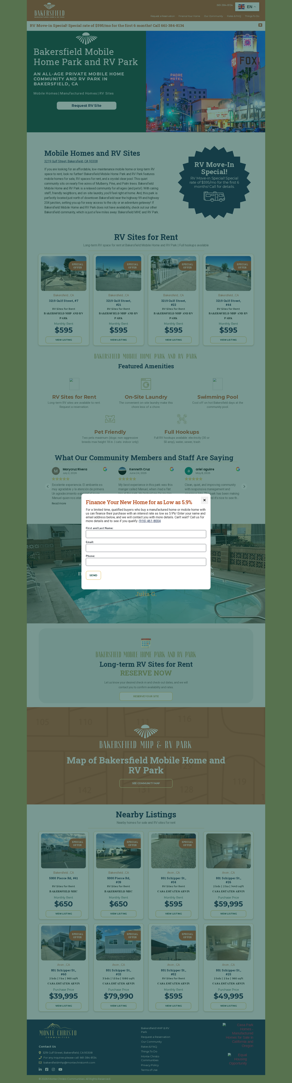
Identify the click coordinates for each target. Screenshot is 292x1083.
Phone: (90, 556)
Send (93, 575)
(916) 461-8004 (150, 521)
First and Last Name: (99, 528)
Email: (90, 542)
